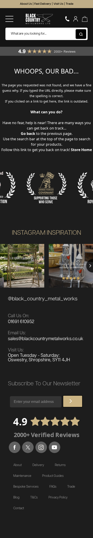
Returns (60, 465)
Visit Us (58, 3)
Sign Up (73, 401)
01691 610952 (21, 321)
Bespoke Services (26, 486)
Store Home (81, 149)
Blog (16, 497)
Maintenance (22, 476)
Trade (69, 3)
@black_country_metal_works (42, 298)
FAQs (52, 486)
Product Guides (53, 476)
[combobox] (46, 34)
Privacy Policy (58, 497)
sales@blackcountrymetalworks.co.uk (45, 339)
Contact (18, 508)
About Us (26, 3)
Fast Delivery (42, 3)
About (17, 465)
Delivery (38, 465)
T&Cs (34, 497)
